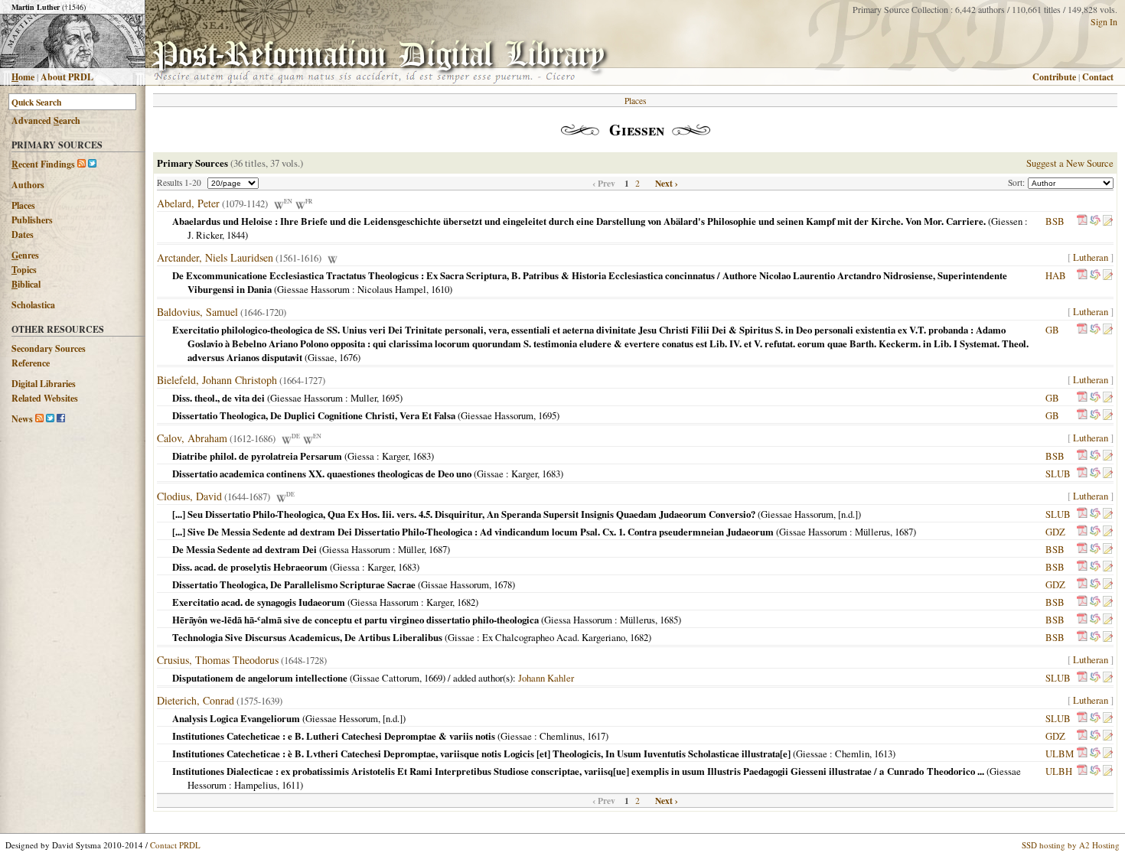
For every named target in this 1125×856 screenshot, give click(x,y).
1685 (669, 620)
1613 (883, 753)
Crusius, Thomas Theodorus (218, 660)
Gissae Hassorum (813, 532)
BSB (1055, 221)
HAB (1055, 275)
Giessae (516, 736)
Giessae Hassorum (313, 289)
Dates (22, 234)
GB (1052, 330)
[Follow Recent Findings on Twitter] (92, 164)
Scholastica (33, 304)
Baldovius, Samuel (197, 311)
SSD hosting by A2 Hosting (1071, 845)
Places (23, 205)
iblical (26, 284)
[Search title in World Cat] (1095, 221)
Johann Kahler (546, 678)
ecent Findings (43, 164)
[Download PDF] (1082, 221)
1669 (433, 678)
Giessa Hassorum (356, 549)
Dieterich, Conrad (195, 700)
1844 (236, 235)
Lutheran (1090, 257)
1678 (503, 584)
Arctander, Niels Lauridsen (215, 257)
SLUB (1058, 473)
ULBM (1059, 753)
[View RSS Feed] (81, 164)
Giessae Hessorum (341, 718)
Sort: (1018, 182)
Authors (27, 184)
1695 (390, 398)
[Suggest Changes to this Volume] (1107, 221)
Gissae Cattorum (386, 678)
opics (24, 269)
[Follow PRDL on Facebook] (61, 418)
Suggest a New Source (1070, 163)
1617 (596, 736)
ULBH (1058, 771)
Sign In (1104, 21)
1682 (466, 602)
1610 (440, 289)
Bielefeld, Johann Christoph (217, 380)
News (22, 418)
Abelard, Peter (188, 203)
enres (25, 255)
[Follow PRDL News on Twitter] (50, 418)
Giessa (360, 456)
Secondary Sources (48, 348)
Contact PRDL (175, 845)
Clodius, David (189, 496)
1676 (348, 357)
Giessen (1006, 221)
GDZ (1055, 532)
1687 (904, 532)
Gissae (321, 357)
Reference (30, 362)
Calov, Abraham (192, 438)
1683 (421, 456)
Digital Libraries (43, 383)
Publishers (32, 219)
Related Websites (44, 398)
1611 (291, 785)
